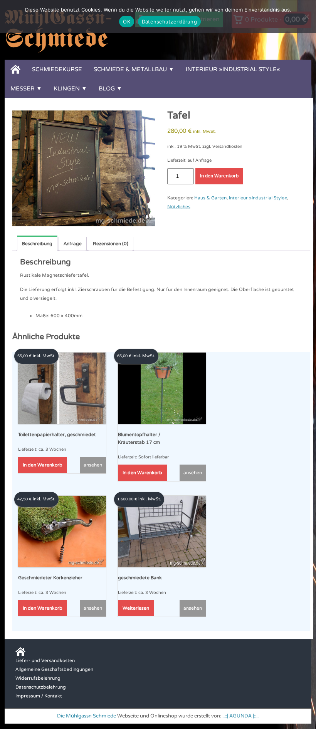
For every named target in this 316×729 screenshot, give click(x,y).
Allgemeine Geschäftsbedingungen (54, 669)
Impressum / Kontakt (38, 696)
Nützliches (178, 206)
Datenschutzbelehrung (40, 687)
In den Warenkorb (219, 176)
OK (126, 21)
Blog (107, 88)
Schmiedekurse (57, 69)
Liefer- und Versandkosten (45, 660)
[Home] (15, 69)
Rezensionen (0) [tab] (110, 243)
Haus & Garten (210, 198)
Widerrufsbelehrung (38, 678)
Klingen (67, 88)
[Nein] (306, 16)
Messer (22, 88)
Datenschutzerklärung (169, 21)
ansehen (93, 465)
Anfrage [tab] (73, 243)
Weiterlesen (136, 608)
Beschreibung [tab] (37, 243)
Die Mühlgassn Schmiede (86, 716)
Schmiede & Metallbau (130, 69)
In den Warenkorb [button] (42, 465)
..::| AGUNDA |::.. (240, 716)
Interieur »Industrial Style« (233, 69)
